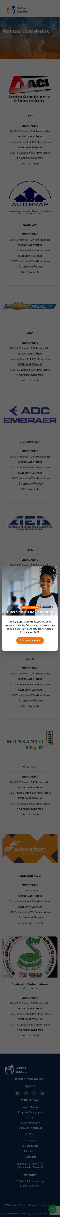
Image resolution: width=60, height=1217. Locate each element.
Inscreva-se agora (30, 640)
